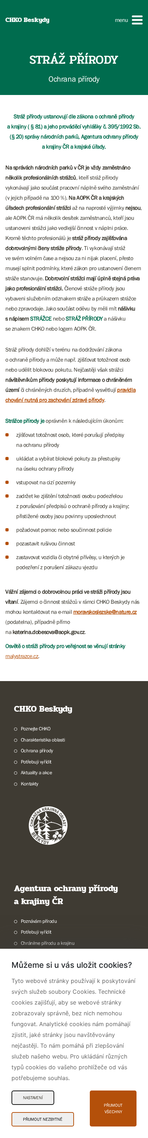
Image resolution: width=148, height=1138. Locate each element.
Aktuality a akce (36, 772)
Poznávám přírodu (39, 921)
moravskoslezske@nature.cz (105, 611)
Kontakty (29, 783)
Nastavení (33, 1097)
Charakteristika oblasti (43, 740)
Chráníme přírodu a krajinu (47, 943)
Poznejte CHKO (36, 728)
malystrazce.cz (21, 656)
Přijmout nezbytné (43, 1119)
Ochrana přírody (37, 750)
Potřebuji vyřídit (36, 762)
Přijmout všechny (113, 1108)
